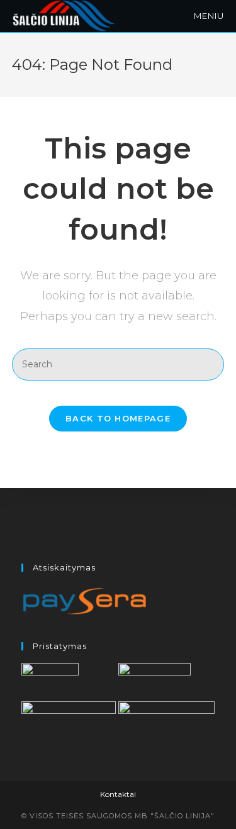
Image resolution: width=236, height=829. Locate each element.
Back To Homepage (118, 418)
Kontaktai (118, 794)
